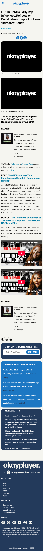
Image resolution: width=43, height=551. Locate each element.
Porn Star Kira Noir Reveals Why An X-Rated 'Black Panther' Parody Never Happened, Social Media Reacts (21, 399)
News (4, 483)
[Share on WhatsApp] (25, 38)
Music (4, 486)
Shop (4, 496)
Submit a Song (8, 510)
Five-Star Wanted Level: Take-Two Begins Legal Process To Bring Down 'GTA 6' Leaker (21, 386)
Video (4, 491)
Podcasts (6, 493)
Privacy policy (8, 508)
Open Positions (8, 513)
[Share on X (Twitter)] (21, 38)
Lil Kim (11, 170)
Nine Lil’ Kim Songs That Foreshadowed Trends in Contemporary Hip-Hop (21, 178)
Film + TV (6, 488)
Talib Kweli (15, 164)
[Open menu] (2, 3)
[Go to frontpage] (21, 3)
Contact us (7, 505)
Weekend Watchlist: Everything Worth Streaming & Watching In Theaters (19, 374)
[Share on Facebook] (18, 38)
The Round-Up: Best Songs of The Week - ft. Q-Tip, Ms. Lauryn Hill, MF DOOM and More (21, 220)
